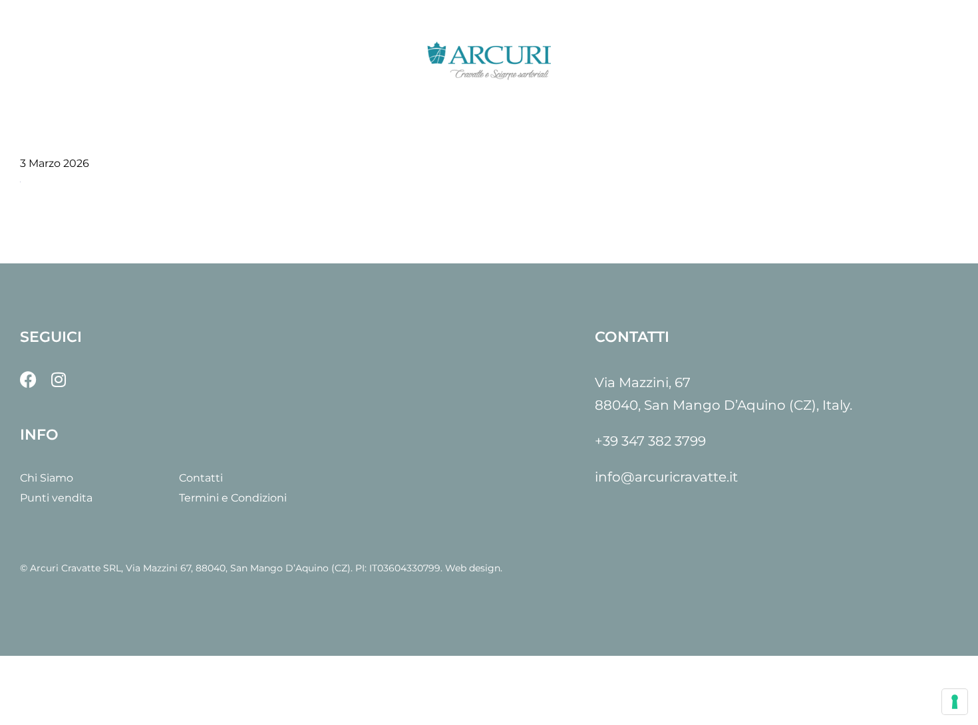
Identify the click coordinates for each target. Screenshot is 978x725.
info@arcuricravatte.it (666, 477)
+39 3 (612, 441)
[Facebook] (28, 379)
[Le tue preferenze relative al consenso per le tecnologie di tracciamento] (954, 701)
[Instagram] (58, 379)
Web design (472, 568)
